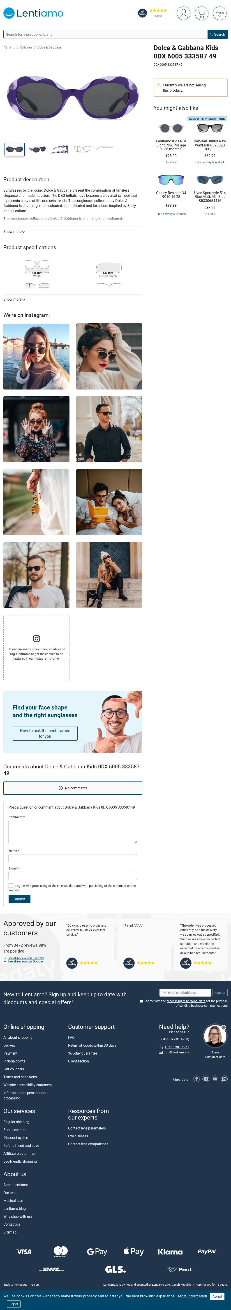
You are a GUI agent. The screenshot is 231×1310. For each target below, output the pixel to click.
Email (14, 868)
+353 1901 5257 (177, 1047)
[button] (15, 149)
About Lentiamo (15, 1184)
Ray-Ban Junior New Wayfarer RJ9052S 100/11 (210, 145)
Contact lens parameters (87, 1128)
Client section (78, 1061)
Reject (13, 1304)
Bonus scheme (14, 1129)
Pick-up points (14, 1061)
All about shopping (17, 1037)
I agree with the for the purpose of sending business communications (186, 1003)
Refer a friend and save (21, 1145)
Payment (10, 1053)
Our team (10, 1192)
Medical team (13, 1200)
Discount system (16, 1137)
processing (40, 885)
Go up (35, 1284)
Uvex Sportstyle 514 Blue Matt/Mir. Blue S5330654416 (210, 197)
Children (26, 47)
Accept (217, 1296)
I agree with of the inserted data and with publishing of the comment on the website (72, 887)
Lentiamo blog (14, 1208)
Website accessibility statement (27, 1084)
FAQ (71, 1037)
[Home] (5, 47)
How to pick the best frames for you (45, 733)
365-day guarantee (82, 1053)
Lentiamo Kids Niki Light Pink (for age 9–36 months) (171, 145)
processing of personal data (186, 1001)
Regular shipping (16, 1121)
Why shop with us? (17, 1216)
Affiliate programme (18, 1153)
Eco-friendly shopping (20, 1161)
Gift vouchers (13, 1069)
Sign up (220, 992)
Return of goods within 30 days (92, 1045)
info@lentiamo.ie (176, 1052)
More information (192, 1296)
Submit (19, 899)
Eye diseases (78, 1136)
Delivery (9, 1045)
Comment (17, 817)
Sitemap (9, 1232)
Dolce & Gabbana (49, 47)
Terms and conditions (20, 1076)
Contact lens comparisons (88, 1143)
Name (14, 851)
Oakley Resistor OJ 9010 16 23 (171, 195)
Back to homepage (15, 1284)
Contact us (11, 1224)
